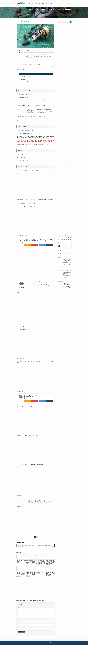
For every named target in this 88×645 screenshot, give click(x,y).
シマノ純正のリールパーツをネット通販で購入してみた (35, 500)
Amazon (28, 284)
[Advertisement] (35, 588)
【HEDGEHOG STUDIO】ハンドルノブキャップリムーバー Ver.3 (35, 281)
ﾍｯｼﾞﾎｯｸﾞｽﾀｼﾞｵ (46, 284)
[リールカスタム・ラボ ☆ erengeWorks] (21, 3)
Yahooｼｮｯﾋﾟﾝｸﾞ (40, 284)
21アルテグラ (19, 11)
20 (64, 242)
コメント (19, 607)
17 (58, 242)
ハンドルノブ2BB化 (24, 81)
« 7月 (58, 247)
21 (66, 242)
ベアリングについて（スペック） (26, 76)
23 (70, 242)
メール (19, 623)
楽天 (34, 284)
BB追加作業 (23, 79)
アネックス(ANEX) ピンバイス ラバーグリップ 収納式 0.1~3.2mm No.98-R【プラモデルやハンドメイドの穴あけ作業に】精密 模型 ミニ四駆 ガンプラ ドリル (38, 240)
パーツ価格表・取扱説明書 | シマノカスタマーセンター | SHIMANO (29, 64)
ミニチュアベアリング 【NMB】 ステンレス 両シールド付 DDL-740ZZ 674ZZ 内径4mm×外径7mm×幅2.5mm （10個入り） (38, 396)
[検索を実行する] (71, 22)
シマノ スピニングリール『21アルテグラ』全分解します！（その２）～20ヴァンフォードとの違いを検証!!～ (39, 55)
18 (60, 242)
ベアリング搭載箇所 (24, 78)
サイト (19, 626)
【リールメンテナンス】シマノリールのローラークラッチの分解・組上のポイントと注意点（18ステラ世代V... (39, 110)
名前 (19, 619)
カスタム (23, 11)
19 (62, 242)
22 (68, 242)
